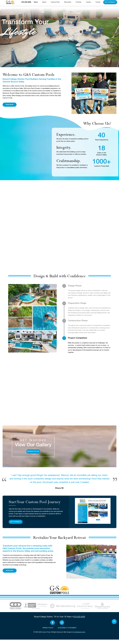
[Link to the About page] (15, 606)
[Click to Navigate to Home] (59, 590)
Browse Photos (33, 451)
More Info (9, 570)
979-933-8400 (26, 2)
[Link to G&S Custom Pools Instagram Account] (62, 622)
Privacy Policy (48, 628)
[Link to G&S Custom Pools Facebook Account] (52, 622)
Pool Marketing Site (79, 632)
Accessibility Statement (67, 628)
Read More (9, 104)
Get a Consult (110, 2)
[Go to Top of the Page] (114, 621)
